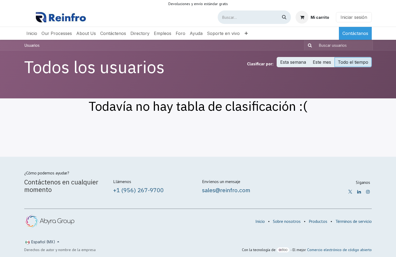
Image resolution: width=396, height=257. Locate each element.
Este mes (322, 62)
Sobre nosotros (287, 221)
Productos (318, 221)
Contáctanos (355, 33)
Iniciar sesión (354, 17)
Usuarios (32, 45)
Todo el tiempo (353, 62)
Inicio (260, 221)
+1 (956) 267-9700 (138, 190)
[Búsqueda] (284, 17)
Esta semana (293, 62)
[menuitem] (31, 33)
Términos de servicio (353, 221)
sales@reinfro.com (226, 190)
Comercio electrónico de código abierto (339, 249)
